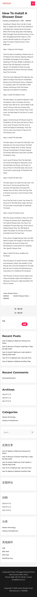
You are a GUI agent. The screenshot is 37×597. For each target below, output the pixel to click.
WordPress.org (7, 558)
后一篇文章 (18, 313)
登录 (3, 548)
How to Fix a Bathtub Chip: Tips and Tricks (16, 358)
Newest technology (8, 417)
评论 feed (5, 555)
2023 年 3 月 (6, 394)
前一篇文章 (18, 309)
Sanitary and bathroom (11, 21)
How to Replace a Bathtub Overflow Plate (16, 361)
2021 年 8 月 (6, 401)
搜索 (3, 321)
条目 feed (5, 551)
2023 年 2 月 (6, 398)
